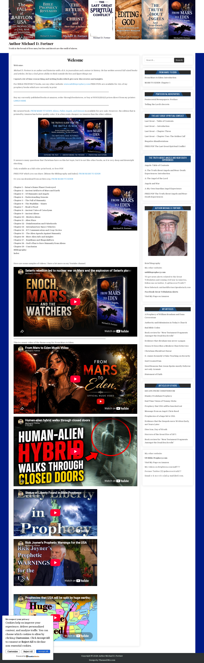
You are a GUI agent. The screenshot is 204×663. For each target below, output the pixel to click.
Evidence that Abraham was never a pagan (165, 341)
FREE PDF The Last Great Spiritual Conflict (165, 146)
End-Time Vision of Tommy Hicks (160, 401)
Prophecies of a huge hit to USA (160, 416)
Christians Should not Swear (158, 351)
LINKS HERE (20, 101)
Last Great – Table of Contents (159, 121)
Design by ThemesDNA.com (102, 660)
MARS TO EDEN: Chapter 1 (157, 83)
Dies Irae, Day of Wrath (156, 429)
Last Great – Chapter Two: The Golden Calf (165, 136)
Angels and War (152, 183)
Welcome (75, 60)
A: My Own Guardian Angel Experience (163, 188)
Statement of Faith (153, 374)
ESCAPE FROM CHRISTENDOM (160, 391)
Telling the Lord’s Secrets (157, 104)
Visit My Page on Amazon (157, 296)
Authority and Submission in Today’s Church (166, 322)
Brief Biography (152, 263)
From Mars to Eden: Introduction (160, 77)
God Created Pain (153, 361)
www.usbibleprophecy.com (77, 84)
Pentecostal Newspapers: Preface (161, 99)
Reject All (28, 651)
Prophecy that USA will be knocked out (163, 406)
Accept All (43, 651)
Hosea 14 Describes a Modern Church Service (167, 346)
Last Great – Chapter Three (158, 131)
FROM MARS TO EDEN (90, 174)
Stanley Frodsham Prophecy (158, 396)
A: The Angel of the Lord (156, 178)
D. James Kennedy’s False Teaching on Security (167, 356)
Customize (12, 651)
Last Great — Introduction (157, 126)
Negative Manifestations (156, 141)
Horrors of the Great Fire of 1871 (160, 434)
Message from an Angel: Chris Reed (162, 411)
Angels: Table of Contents (157, 165)
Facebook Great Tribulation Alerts (161, 292)
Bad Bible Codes (152, 328)
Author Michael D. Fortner (31, 43)
